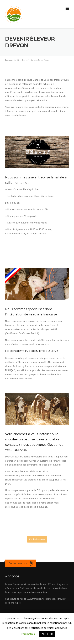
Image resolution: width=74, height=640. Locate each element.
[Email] (31, 563)
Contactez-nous (37, 539)
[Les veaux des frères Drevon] (13, 14)
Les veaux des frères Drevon (16, 60)
